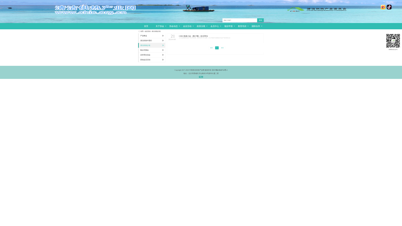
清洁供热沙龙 (156, 31)
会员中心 (215, 26)
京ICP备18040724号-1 (220, 70)
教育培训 (242, 26)
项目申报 (228, 26)
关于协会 (160, 26)
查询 (260, 20)
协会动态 (173, 26)
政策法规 (201, 26)
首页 (146, 26)
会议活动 (187, 26)
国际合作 (256, 26)
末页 (222, 48)
